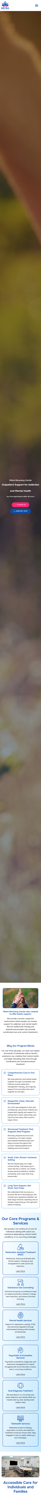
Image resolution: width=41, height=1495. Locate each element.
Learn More (20, 1271)
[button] (36, 5)
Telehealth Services (20, 1423)
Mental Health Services (20, 1320)
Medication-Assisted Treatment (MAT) (20, 1253)
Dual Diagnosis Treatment (20, 1390)
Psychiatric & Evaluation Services (20, 1356)
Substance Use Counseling (21, 1287)
